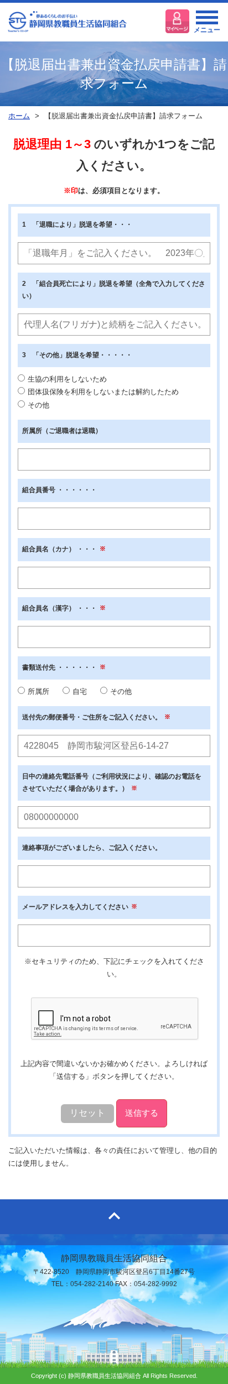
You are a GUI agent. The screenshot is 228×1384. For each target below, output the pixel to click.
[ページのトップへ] (114, 1216)
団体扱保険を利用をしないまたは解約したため (103, 392)
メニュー (207, 30)
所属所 (38, 691)
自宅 (79, 691)
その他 (38, 405)
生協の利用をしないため (67, 379)
